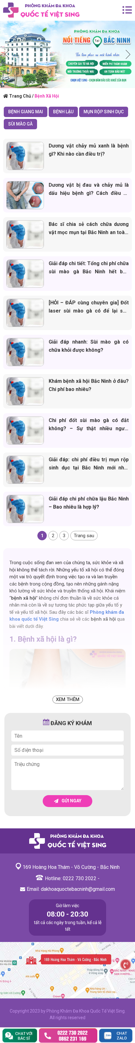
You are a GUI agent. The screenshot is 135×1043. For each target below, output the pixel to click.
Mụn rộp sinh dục (104, 111)
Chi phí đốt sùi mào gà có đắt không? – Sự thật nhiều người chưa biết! (89, 428)
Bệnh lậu (63, 111)
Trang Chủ (20, 96)
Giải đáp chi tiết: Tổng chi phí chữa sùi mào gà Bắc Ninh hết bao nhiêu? (89, 271)
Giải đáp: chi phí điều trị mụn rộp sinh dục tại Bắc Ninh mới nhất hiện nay (89, 468)
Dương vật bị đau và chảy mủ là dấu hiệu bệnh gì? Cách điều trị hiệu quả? (89, 193)
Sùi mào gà (20, 123)
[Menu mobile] (127, 10)
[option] (67, 54)
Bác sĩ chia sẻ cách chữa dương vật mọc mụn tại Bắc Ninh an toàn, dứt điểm (89, 232)
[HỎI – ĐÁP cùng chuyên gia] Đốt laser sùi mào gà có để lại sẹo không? (89, 311)
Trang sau (84, 535)
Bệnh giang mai (25, 111)
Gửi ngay (71, 800)
